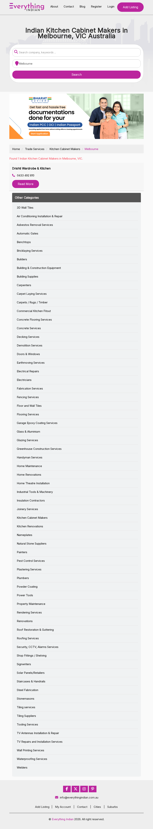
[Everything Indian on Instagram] (84, 789)
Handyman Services (29, 457)
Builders (22, 259)
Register (96, 6)
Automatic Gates (27, 233)
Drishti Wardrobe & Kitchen (31, 168)
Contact (69, 6)
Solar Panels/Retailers (31, 673)
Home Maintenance (29, 466)
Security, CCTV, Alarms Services (37, 647)
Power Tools (25, 595)
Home (16, 149)
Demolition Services (29, 345)
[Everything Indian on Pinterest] (92, 789)
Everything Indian (63, 819)
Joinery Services (27, 509)
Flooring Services (28, 414)
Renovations (25, 621)
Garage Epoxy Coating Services (37, 423)
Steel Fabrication (27, 690)
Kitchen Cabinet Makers (64, 149)
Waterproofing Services (32, 759)
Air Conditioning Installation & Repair (40, 216)
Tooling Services (27, 724)
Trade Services (34, 149)
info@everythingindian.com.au (79, 797)
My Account (63, 807)
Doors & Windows (28, 354)
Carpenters (24, 285)
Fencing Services (28, 397)
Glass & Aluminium (28, 431)
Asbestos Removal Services (35, 225)
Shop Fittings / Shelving (31, 655)
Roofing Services (28, 638)
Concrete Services (29, 328)
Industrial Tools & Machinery (35, 492)
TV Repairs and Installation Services (40, 741)
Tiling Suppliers (26, 716)
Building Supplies (27, 276)
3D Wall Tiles (25, 207)
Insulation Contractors (31, 500)
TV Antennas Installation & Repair (38, 733)
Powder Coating (27, 586)
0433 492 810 (25, 175)
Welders (22, 767)
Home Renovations (29, 474)
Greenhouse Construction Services (39, 449)
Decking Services (28, 337)
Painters (22, 552)
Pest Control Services (31, 561)
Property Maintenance (31, 604)
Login (110, 6)
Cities (97, 807)
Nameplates (24, 535)
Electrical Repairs (28, 371)
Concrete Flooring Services (34, 319)
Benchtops (24, 242)
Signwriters (24, 664)
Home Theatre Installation (33, 483)
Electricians (24, 380)
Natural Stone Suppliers (31, 543)
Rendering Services (29, 612)
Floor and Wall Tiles (29, 405)
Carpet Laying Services (32, 293)
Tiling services (26, 707)
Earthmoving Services (31, 362)
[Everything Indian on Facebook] (67, 789)
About (54, 6)
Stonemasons (25, 698)
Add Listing (130, 7)
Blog (82, 6)
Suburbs (112, 807)
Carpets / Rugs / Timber (32, 302)
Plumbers (23, 578)
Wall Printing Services (30, 750)
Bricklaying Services (30, 250)
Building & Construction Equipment (39, 268)
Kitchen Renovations (30, 526)
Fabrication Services (30, 388)
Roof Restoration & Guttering (35, 629)
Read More (25, 184)
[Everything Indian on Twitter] (75, 789)
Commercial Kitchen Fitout (34, 311)
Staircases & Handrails (31, 681)
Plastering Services (29, 569)
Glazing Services (27, 440)
